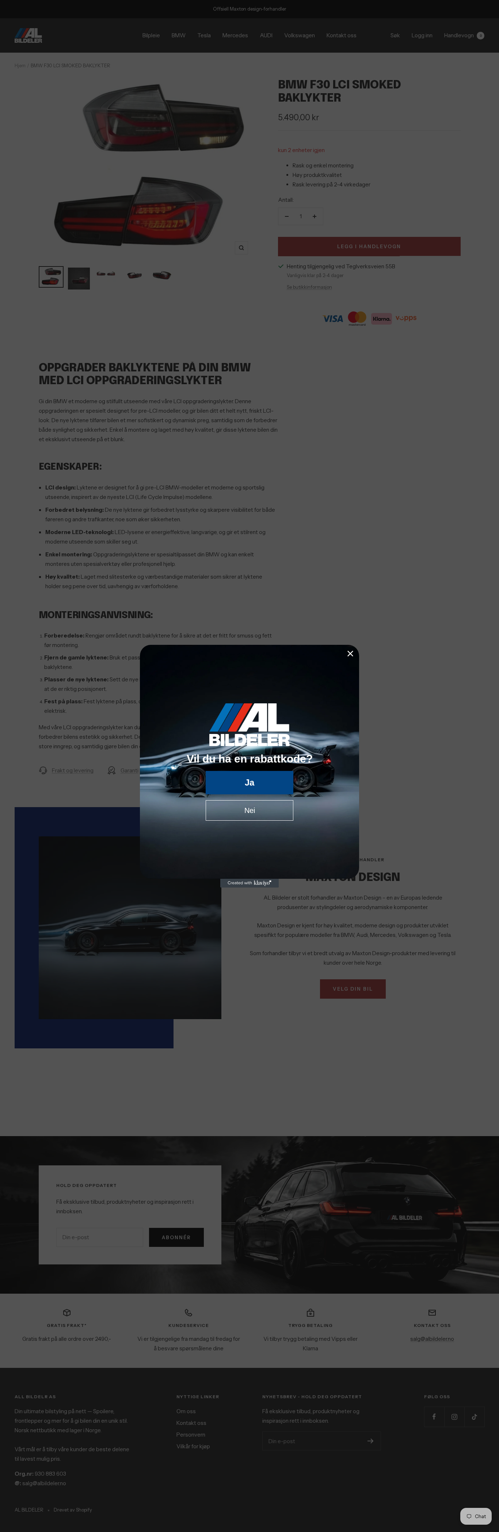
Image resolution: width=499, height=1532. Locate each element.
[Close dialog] (350, 653)
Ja (249, 782)
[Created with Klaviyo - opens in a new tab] (249, 883)
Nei (249, 810)
